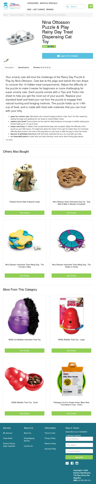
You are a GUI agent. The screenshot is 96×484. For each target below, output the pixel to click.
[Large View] (6, 60)
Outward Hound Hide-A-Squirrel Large (25, 201)
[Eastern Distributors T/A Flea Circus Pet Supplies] (13, 6)
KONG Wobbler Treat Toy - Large (71, 339)
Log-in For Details (69, 55)
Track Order (7, 438)
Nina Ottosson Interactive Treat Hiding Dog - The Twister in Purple (71, 265)
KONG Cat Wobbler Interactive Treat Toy (24, 339)
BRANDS (50, 9)
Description (9, 67)
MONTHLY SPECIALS (48, 3)
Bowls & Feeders (17, 15)
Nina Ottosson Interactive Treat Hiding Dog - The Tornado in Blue (24, 265)
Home (5, 15)
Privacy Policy (50, 438)
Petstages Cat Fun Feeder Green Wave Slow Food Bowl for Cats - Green (71, 403)
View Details (24, 212)
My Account (7, 433)
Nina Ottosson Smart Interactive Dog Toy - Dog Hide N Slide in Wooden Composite (71, 202)
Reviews (36, 67)
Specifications (23, 67)
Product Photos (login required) (9, 444)
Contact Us (28, 446)
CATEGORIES (32, 3)
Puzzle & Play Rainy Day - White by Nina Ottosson (46, 15)
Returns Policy (50, 443)
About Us (27, 433)
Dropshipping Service (29, 439)
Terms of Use (50, 433)
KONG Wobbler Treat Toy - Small (25, 402)
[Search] (67, 7)
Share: (45, 46)
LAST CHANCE (39, 9)
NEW (29, 9)
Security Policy (50, 448)
